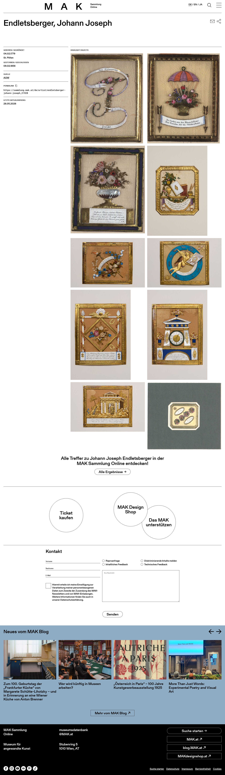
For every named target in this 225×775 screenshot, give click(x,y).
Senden (112, 614)
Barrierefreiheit (203, 768)
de (190, 4)
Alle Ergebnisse (111, 471)
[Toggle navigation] (218, 5)
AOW (6, 77)
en (195, 4)
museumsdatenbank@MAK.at (73, 732)
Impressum (187, 768)
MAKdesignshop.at (192, 756)
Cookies (217, 768)
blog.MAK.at (192, 747)
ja (200, 4)
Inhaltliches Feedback (117, 564)
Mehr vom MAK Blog (111, 713)
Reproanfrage (113, 561)
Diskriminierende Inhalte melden (160, 561)
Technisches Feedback (155, 564)
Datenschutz (172, 768)
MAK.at (192, 739)
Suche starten (192, 730)
